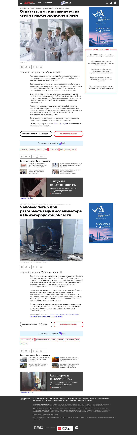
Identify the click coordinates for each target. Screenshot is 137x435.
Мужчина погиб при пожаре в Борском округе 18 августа (38, 365)
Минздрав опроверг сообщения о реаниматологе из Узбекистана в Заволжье (71, 165)
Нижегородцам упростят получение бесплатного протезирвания (36, 171)
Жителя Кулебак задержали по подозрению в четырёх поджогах (101, 87)
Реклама (62, 398)
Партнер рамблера (50, 427)
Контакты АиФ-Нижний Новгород (56, 400)
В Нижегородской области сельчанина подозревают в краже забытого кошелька (101, 63)
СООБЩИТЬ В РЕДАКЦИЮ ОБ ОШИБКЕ (81, 400)
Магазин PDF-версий (74, 398)
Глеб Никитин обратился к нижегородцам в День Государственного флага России (101, 71)
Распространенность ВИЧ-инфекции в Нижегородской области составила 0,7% (38, 165)
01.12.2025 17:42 (24, 8)
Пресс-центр (54, 398)
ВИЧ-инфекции (60, 124)
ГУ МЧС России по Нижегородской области (34, 262)
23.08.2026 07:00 (25, 204)
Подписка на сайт (38, 400)
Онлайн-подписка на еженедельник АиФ (96, 398)
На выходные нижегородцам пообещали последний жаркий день (101, 55)
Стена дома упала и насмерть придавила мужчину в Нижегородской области (69, 365)
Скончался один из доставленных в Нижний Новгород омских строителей (39, 359)
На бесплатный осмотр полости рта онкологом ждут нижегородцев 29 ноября (70, 171)
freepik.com (23, 62)
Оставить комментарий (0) (68, 133)
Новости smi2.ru (26, 198)
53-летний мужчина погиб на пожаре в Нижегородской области (69, 359)
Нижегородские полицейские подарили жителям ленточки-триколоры (101, 79)
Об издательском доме (40, 398)
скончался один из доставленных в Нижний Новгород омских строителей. (54, 315)
